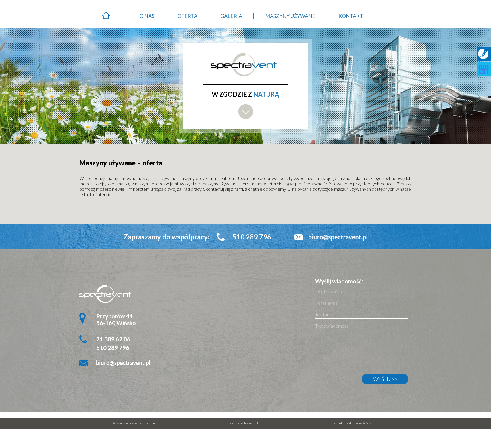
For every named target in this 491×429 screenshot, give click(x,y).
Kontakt (350, 16)
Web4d (368, 423)
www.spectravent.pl (244, 423)
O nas (147, 16)
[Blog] (483, 57)
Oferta (187, 16)
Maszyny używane (290, 16)
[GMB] (483, 72)
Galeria (231, 16)
